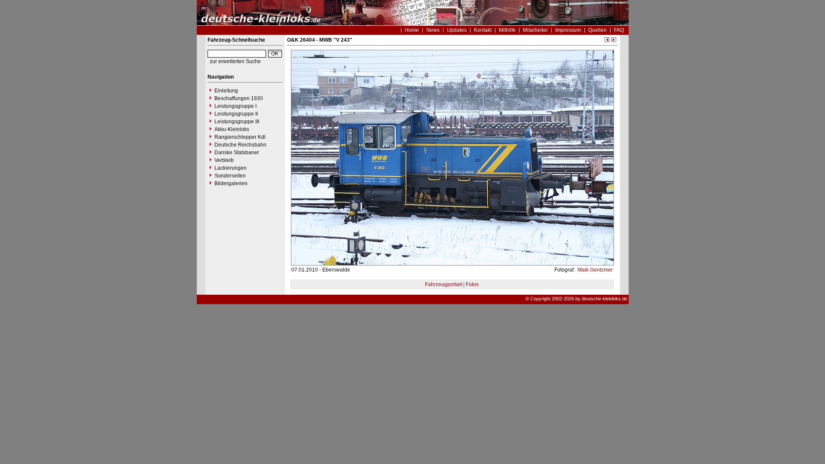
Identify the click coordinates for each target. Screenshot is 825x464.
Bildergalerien (231, 183)
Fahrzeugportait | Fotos (452, 284)
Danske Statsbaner (236, 153)
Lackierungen (230, 168)
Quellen (597, 30)
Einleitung (226, 91)
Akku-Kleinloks (231, 129)
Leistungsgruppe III (236, 122)
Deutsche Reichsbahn (240, 145)
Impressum (568, 30)
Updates (457, 30)
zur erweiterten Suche (235, 61)
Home (412, 30)
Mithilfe (507, 30)
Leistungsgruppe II (236, 114)
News (433, 30)
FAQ (619, 30)
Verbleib (224, 160)
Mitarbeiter (535, 30)
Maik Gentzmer (594, 270)
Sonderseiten (230, 176)
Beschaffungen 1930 (238, 98)
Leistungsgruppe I (235, 106)
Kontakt (483, 30)
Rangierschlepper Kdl (240, 137)
